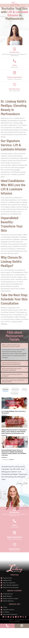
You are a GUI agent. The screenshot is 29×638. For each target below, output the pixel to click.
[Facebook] (3, 617)
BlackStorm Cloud (25, 619)
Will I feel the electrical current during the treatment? (11, 369)
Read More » (5, 415)
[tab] (5, 389)
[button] (27, 5)
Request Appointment (14, 77)
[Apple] (13, 617)
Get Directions (14, 52)
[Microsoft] (16, 617)
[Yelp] (23, 617)
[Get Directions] (14, 49)
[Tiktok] (11, 617)
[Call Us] (14, 60)
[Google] (18, 617)
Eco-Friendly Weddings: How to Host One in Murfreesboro (14, 412)
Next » (12, 459)
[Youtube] (8, 617)
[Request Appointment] (14, 72)
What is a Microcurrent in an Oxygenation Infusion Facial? (11, 345)
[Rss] (26, 617)
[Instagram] (6, 617)
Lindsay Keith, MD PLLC (9, 619)
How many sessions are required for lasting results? (13, 381)
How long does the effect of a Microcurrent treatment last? (11, 363)
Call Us (14, 65)
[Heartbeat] (21, 617)
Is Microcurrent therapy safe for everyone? (12, 375)
